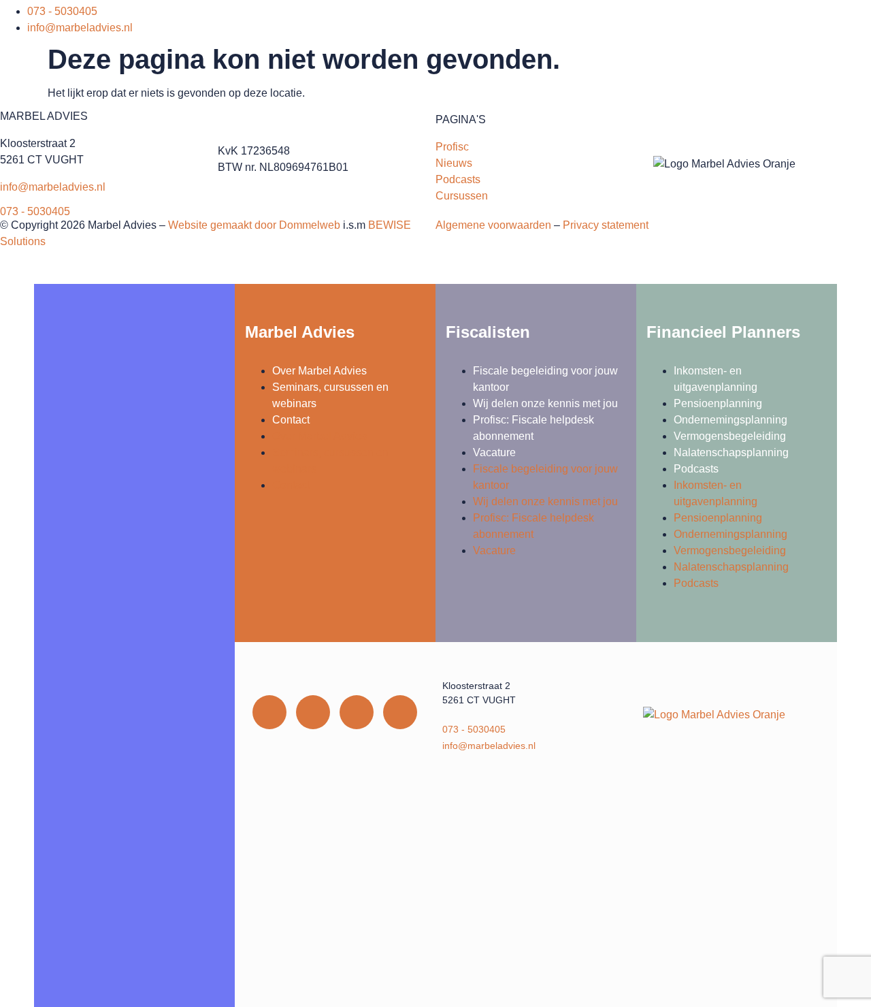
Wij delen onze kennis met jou (545, 403)
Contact (291, 420)
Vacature (494, 452)
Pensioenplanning (718, 403)
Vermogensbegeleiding (730, 436)
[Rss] (400, 712)
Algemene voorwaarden (493, 225)
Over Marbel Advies (319, 371)
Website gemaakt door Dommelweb (254, 225)
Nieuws (454, 163)
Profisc (452, 147)
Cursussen (462, 196)
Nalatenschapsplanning (731, 452)
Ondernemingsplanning (730, 420)
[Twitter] (357, 712)
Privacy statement (605, 225)
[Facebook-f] (313, 712)
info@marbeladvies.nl (52, 187)
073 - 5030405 (35, 211)
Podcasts (458, 179)
